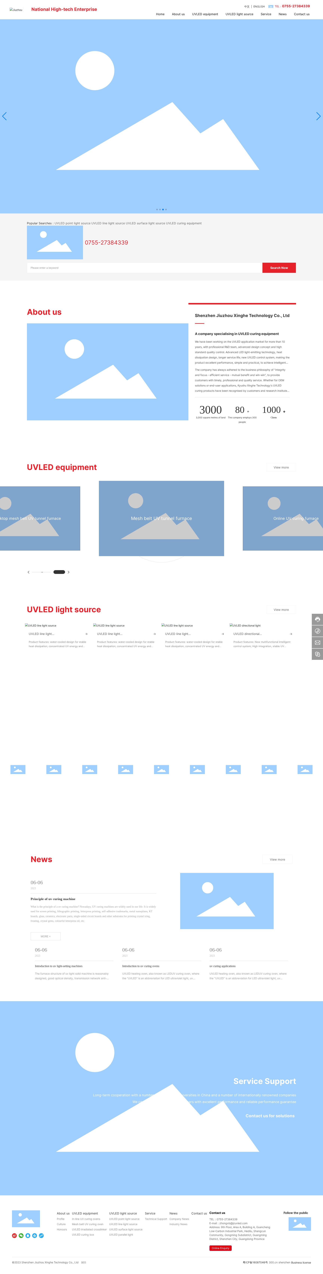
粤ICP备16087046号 (255, 1262)
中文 (247, 6)
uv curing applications (223, 966)
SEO (83, 1262)
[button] (157, 209)
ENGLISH (259, 6)
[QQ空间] (34, 1235)
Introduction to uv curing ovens (140, 966)
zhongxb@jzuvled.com (233, 1223)
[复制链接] (41, 1235)
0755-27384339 (106, 242)
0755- (220, 1219)
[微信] (21, 1235)
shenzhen (284, 1262)
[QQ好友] (27, 1235)
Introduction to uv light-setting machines (58, 966)
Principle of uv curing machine (53, 899)
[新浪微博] (14, 1235)
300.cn (273, 1262)
